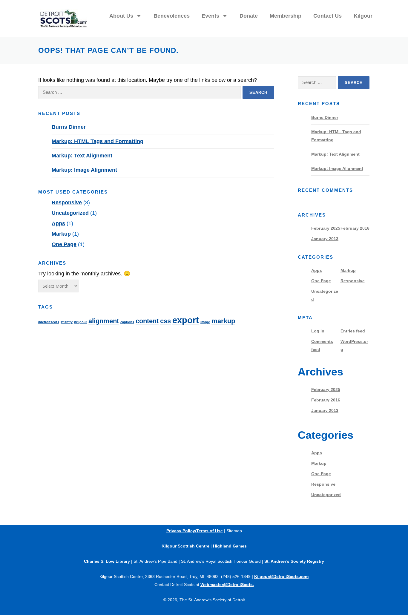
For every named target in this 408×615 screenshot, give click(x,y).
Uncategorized (70, 213)
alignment (103, 321)
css (165, 321)
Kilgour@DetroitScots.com (281, 576)
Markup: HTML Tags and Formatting (97, 141)
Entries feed (352, 331)
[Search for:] (139, 92)
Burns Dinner (69, 127)
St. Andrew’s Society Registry (294, 561)
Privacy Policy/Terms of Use (194, 530)
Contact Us (327, 16)
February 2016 (354, 228)
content (147, 321)
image (205, 322)
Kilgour (363, 16)
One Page (64, 244)
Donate (249, 16)
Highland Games (230, 546)
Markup (61, 234)
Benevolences (172, 16)
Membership (285, 16)
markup (223, 321)
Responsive (67, 202)
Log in (317, 331)
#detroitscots (48, 322)
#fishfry (67, 322)
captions (127, 322)
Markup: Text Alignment (82, 156)
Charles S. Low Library (107, 561)
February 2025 (325, 228)
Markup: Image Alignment (84, 170)
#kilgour (80, 322)
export (185, 320)
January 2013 (324, 238)
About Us (121, 16)
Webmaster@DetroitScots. (227, 584)
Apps (58, 223)
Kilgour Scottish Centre (185, 546)
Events (210, 16)
